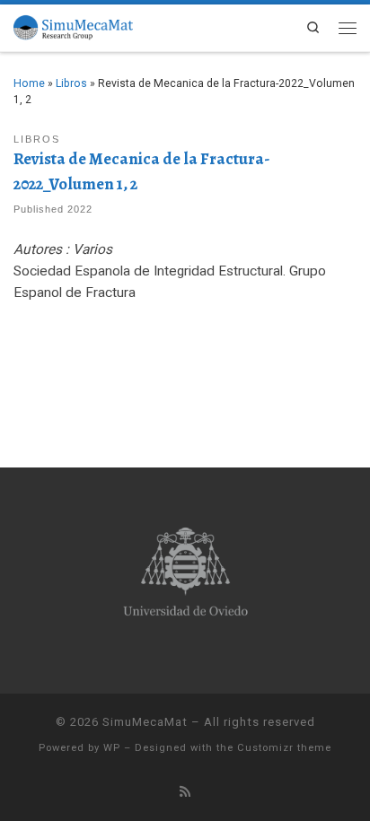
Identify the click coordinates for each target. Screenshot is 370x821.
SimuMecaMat (145, 722)
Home (29, 83)
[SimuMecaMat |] (73, 25)
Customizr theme (284, 748)
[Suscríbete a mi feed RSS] (185, 792)
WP (111, 748)
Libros (71, 83)
